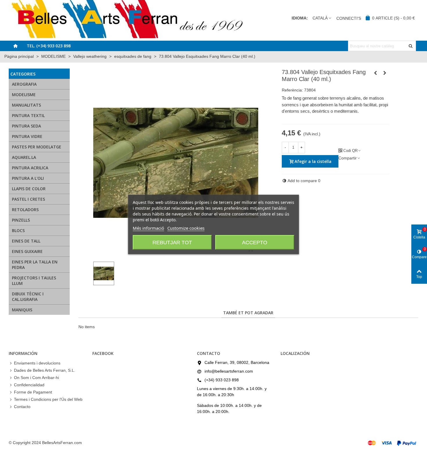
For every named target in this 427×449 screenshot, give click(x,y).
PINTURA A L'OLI (28, 178)
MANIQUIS (22, 309)
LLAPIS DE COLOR (29, 188)
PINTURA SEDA (26, 126)
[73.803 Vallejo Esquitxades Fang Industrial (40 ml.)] (375, 73)
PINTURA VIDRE (27, 136)
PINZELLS (21, 220)
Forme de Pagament (33, 392)
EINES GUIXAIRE (27, 251)
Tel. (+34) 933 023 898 (49, 46)
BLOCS (18, 230)
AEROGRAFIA (24, 84)
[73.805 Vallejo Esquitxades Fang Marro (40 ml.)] (385, 73)
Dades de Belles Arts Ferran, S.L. (44, 370)
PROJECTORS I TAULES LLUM (34, 280)
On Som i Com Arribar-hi (36, 377)
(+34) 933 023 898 (221, 380)
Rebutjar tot (172, 242)
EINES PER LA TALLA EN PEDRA (35, 264)
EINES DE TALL (26, 241)
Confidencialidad (29, 384)
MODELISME (24, 94)
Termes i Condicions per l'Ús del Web (48, 399)
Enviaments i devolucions (37, 363)
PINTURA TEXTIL (28, 115)
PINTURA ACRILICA (30, 167)
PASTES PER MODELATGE (36, 147)
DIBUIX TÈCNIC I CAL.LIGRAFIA (28, 296)
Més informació (148, 228)
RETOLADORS (25, 209)
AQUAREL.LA (24, 157)
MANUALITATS (26, 105)
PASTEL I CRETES (28, 199)
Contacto (22, 406)
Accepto (254, 242)
